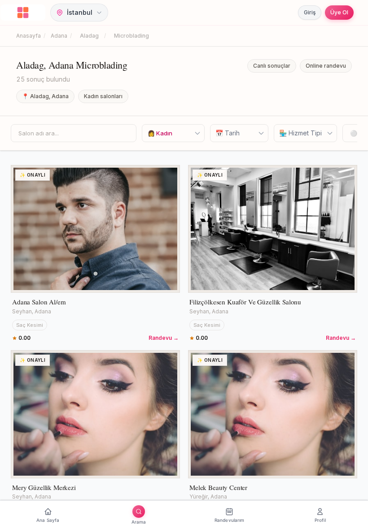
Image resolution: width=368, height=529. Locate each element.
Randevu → (164, 337)
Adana (59, 35)
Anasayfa (28, 35)
